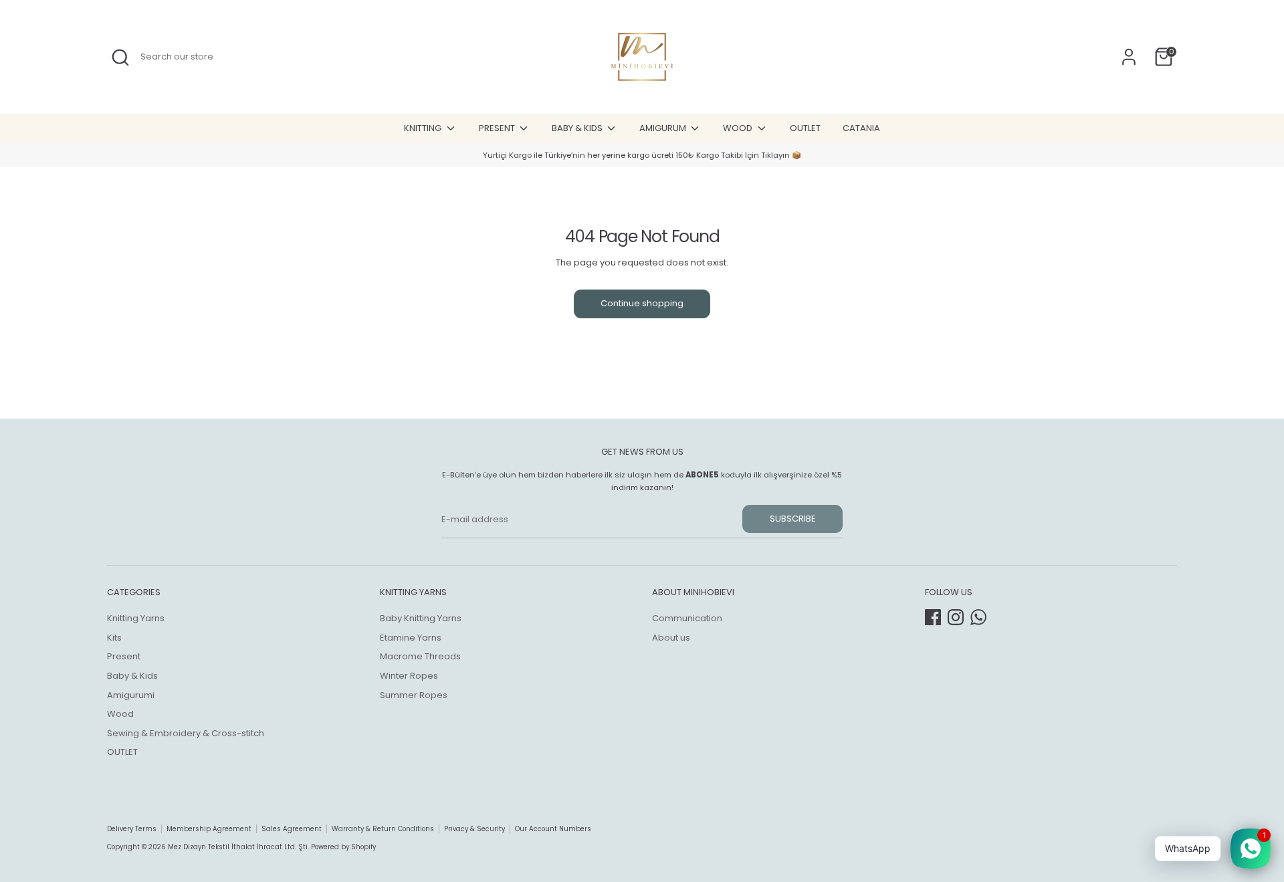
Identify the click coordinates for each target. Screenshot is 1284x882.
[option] (642, 155)
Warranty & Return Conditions (383, 828)
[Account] (1128, 56)
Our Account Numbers (553, 828)
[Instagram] (956, 617)
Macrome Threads (420, 656)
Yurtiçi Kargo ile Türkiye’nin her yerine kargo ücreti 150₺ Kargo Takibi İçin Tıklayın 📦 (642, 155)
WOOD (738, 128)
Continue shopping (642, 303)
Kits (114, 637)
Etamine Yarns (410, 637)
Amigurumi (130, 695)
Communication (687, 618)
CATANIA (861, 128)
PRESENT (498, 128)
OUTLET (805, 128)
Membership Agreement (209, 828)
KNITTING (423, 128)
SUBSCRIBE (793, 518)
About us (671, 637)
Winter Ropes (409, 675)
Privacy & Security (474, 828)
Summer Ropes (413, 695)
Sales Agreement (291, 828)
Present (123, 656)
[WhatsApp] (978, 617)
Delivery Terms (131, 828)
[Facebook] (933, 617)
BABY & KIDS (578, 128)
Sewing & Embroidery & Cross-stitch (185, 733)
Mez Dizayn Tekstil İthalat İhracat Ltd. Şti (238, 847)
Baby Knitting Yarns (420, 618)
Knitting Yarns (136, 618)
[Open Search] (120, 57)
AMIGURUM (663, 128)
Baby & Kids (132, 675)
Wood (120, 713)
